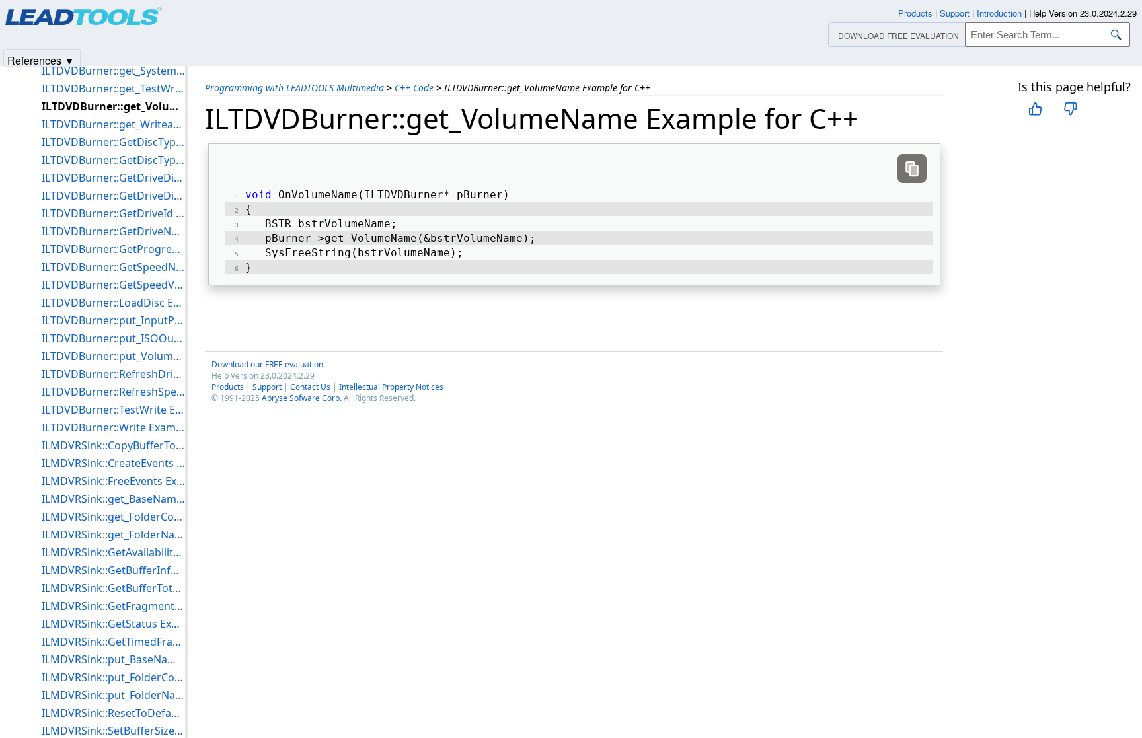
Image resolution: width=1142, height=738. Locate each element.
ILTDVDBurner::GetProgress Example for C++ (113, 249)
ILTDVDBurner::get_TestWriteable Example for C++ (113, 88)
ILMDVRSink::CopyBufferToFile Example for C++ (113, 445)
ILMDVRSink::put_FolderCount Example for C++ (113, 677)
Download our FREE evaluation (267, 364)
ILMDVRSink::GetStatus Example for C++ (113, 623)
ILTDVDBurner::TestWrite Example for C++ (113, 409)
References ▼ (41, 60)
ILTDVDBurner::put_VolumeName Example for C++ (113, 356)
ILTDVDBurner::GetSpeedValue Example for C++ (113, 284)
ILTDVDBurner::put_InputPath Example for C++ (113, 320)
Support (267, 386)
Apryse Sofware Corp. (302, 398)
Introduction (999, 13)
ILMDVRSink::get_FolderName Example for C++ (113, 534)
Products (227, 386)
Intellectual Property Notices (391, 386)
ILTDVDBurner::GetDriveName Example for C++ (113, 231)
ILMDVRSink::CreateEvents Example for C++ (113, 463)
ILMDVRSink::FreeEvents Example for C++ (113, 481)
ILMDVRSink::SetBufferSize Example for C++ (113, 730)
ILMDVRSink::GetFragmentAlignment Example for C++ (113, 606)
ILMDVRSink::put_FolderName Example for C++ (113, 695)
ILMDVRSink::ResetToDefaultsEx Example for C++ (113, 713)
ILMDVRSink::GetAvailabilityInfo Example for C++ (113, 552)
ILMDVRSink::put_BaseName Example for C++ (113, 659)
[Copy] (912, 168)
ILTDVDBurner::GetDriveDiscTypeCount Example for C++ (113, 177)
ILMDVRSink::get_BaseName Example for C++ (113, 499)
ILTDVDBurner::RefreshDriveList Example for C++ (113, 374)
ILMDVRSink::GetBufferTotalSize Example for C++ (113, 588)
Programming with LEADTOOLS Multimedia (294, 87)
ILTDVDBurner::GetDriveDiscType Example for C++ (113, 195)
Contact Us (310, 386)
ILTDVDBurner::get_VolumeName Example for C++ (113, 106)
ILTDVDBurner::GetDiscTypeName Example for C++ (113, 142)
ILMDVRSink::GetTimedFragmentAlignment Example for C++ (113, 641)
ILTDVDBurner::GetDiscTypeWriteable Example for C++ (113, 160)
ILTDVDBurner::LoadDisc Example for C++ (113, 302)
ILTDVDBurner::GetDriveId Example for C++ (113, 213)
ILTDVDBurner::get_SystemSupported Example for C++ (113, 70)
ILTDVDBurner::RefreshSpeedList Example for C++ (113, 392)
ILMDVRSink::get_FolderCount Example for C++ (113, 516)
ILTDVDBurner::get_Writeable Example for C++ (113, 124)
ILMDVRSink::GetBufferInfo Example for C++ (113, 570)
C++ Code (414, 87)
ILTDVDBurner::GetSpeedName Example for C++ (113, 267)
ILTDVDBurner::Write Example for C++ (113, 427)
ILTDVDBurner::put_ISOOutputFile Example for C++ (113, 338)
